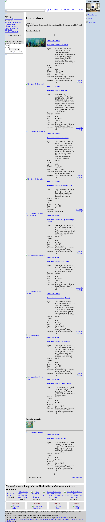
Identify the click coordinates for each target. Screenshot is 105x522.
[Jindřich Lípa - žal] (93, 11)
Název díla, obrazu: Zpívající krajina (59, 185)
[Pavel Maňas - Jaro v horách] (91, 15)
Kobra (58, 508)
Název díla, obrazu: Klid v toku (57, 45)
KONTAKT (80, 9)
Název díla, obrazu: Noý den (56, 438)
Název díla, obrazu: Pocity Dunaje (58, 298)
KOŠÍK (47, 11)
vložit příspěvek (77, 477)
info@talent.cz (61, 517)
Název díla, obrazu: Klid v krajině (58, 341)
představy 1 (15, 508)
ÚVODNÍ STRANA (51, 9)
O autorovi (8, 19)
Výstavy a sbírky (17, 19)
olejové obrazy (53, 519)
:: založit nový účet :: (14, 52)
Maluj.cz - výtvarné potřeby (20, 519)
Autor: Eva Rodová (53, 41)
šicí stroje (12, 521)
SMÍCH (76, 508)
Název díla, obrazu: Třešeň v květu (59, 383)
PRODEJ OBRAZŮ (11, 32)
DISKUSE (8, 30)
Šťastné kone (37, 508)
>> (58, 35)
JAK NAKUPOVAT (12, 28)
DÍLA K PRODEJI (11, 26)
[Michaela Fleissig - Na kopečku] (91, 22)
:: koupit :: (79, 80)
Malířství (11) (9, 22)
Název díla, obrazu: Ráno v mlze (58, 261)
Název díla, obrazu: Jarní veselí (57, 90)
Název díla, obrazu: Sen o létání (57, 138)
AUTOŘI (62, 9)
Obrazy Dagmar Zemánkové (39, 519)
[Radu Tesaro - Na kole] (89, 19)
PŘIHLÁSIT (71, 9)
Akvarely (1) (12, 24)
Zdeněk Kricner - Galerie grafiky (69, 519)
